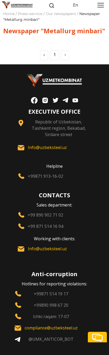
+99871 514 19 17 (51, 294)
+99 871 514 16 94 (45, 226)
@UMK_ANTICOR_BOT (51, 339)
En (75, 5)
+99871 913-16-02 (45, 176)
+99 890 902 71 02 (45, 215)
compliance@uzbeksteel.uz (51, 328)
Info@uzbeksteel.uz (47, 147)
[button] (97, 337)
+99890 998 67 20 (51, 305)
